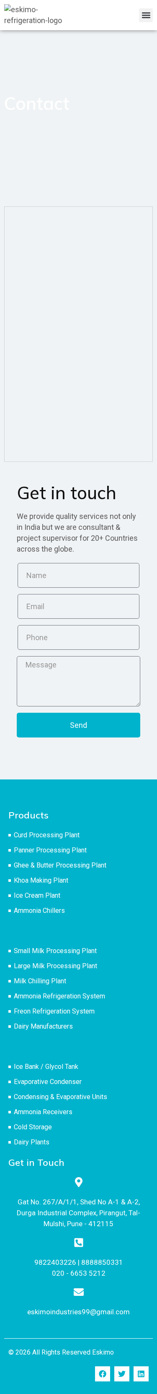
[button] (146, 15)
